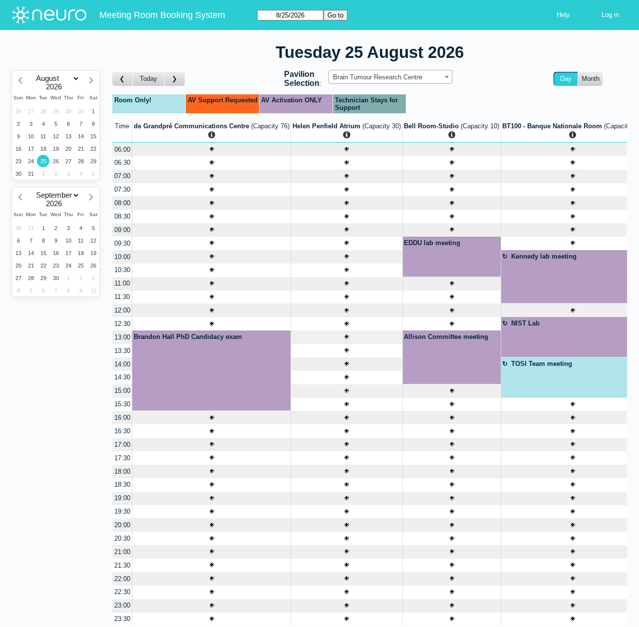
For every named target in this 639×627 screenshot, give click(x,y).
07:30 (122, 189)
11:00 (122, 283)
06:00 (122, 149)
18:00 (122, 471)
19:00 (122, 498)
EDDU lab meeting (432, 243)
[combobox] (390, 77)
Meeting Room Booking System (162, 15)
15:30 (122, 404)
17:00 (122, 444)
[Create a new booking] (211, 149)
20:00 (122, 525)
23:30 (122, 619)
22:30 (122, 592)
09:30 (122, 243)
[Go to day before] (122, 79)
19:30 (122, 511)
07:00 (122, 176)
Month (591, 78)
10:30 (122, 270)
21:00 (122, 552)
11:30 (122, 297)
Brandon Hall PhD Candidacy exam (188, 336)
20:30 (122, 538)
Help (563, 14)
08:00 (122, 203)
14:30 (122, 377)
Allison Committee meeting (446, 336)
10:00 (122, 257)
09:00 (122, 230)
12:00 (122, 310)
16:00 (122, 417)
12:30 (122, 323)
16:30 (122, 431)
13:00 (122, 337)
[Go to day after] (175, 79)
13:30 (122, 350)
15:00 (122, 390)
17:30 (122, 458)
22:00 (122, 579)
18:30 (122, 484)
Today (148, 78)
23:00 (122, 605)
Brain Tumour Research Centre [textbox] (377, 77)
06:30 (122, 162)
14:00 (122, 364)
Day (566, 78)
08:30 (122, 216)
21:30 (122, 565)
